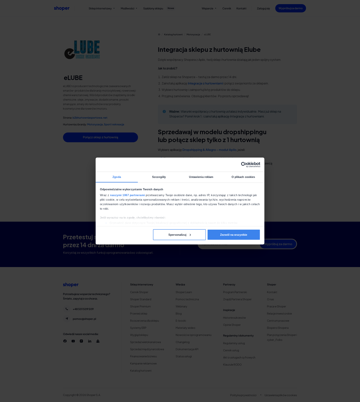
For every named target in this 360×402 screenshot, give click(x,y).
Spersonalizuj (177, 234)
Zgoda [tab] (116, 176)
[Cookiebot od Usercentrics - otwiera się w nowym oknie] (243, 164)
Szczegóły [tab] (159, 176)
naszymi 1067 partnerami (127, 195)
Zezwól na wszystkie (233, 234)
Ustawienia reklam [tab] (201, 176)
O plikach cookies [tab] (243, 176)
